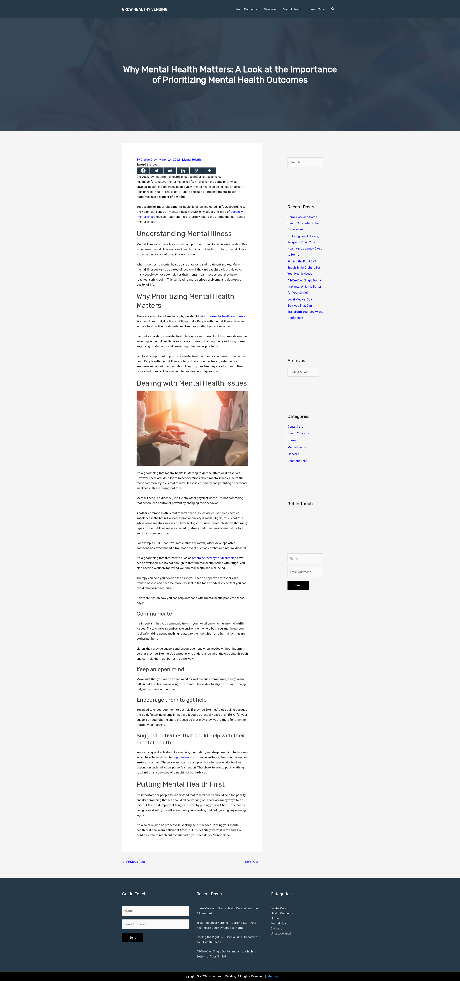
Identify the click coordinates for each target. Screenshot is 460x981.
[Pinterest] (196, 170)
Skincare (293, 454)
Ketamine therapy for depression (214, 558)
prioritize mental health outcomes (222, 316)
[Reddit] (170, 170)
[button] (333, 9)
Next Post (253, 861)
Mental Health (191, 159)
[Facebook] (143, 170)
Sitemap (272, 976)
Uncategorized (297, 461)
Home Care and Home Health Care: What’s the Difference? (303, 223)
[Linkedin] (183, 170)
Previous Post (134, 861)
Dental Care (295, 426)
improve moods (183, 757)
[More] (209, 170)
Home (292, 440)
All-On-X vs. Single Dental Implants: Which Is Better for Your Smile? (305, 286)
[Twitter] (156, 170)
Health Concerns (299, 433)
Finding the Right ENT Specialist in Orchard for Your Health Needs (304, 267)
